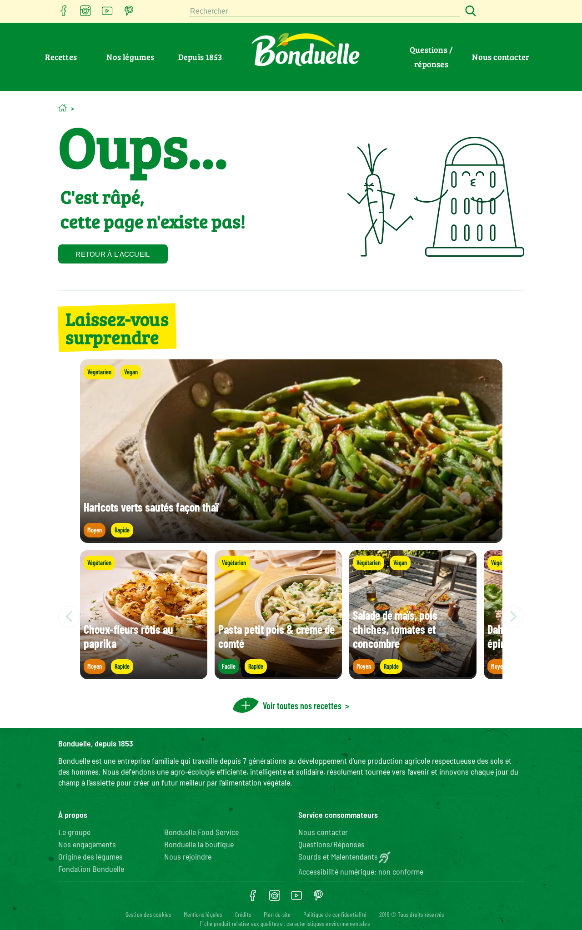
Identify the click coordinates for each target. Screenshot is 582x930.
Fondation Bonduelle (91, 869)
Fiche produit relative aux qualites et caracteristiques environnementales (285, 923)
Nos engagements (87, 844)
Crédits (243, 914)
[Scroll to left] (69, 616)
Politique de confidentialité (334, 914)
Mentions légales (203, 914)
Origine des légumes (90, 856)
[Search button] (469, 11)
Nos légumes (130, 56)
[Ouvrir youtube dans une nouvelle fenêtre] (107, 13)
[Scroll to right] (513, 616)
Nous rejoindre (187, 856)
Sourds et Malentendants (338, 856)
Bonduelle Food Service (201, 832)
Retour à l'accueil (112, 254)
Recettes (61, 56)
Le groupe (74, 832)
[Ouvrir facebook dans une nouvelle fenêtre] (63, 13)
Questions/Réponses (331, 844)
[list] (291, 616)
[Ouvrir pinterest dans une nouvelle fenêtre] (129, 13)
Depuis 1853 (200, 56)
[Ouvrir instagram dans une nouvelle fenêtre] (85, 13)
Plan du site (277, 914)
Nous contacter (500, 56)
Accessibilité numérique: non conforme (360, 871)
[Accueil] (62, 108)
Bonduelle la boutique (199, 844)
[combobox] (324, 11)
